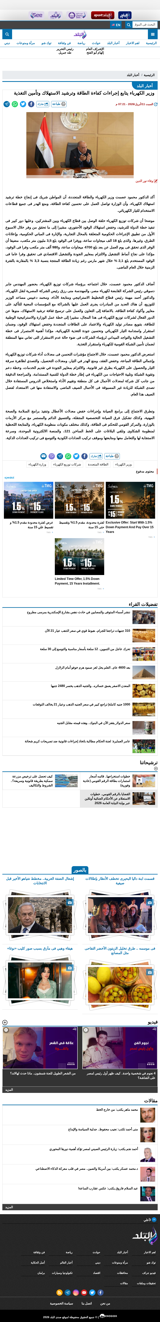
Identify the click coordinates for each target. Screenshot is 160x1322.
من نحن (105, 1303)
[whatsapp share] (15, 104)
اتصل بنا (87, 1303)
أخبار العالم (66, 1262)
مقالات (124, 1283)
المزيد (9, 1089)
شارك (40, 104)
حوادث (96, 43)
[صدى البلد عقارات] (55, 15)
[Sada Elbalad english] (36, 15)
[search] (7, 34)
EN (117, 25)
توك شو (46, 43)
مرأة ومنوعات (26, 43)
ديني (7, 43)
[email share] (7, 104)
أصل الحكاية (38, 1262)
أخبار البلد (113, 43)
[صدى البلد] (80, 34)
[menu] (153, 34)
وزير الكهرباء (123, 464)
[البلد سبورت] (102, 15)
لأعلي (148, 1220)
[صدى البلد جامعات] (76, 15)
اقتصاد (96, 1272)
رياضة (81, 43)
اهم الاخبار (132, 43)
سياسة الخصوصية (61, 1303)
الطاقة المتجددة (98, 464)
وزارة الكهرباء (37, 464)
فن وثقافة (64, 43)
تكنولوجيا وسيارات (62, 1272)
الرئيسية (151, 43)
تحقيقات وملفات (146, 1283)
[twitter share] (23, 104)
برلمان (41, 1272)
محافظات (122, 1272)
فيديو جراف (149, 1272)
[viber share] (52, 456)
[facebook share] (31, 104)
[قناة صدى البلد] (125, 15)
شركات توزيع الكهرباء (67, 464)
